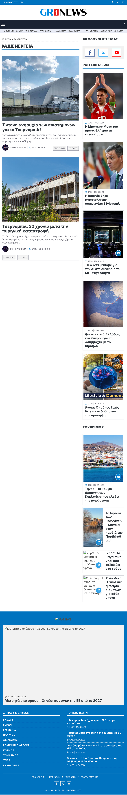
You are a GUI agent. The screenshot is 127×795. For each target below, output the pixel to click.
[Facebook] (90, 53)
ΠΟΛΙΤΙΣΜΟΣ (45, 31)
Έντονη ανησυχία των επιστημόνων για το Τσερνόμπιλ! (38, 127)
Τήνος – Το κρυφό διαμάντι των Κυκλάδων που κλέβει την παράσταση (102, 494)
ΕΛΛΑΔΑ (8, 720)
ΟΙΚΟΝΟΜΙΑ (10, 740)
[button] (125, 24)
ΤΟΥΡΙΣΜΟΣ (93, 427)
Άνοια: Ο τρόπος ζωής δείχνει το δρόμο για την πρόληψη (102, 411)
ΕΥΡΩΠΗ (8, 725)
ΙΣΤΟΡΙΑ (19, 31)
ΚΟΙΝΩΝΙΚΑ (9, 257)
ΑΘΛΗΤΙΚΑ (61, 31)
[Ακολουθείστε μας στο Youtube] (69, 783)
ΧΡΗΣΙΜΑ (118, 31)
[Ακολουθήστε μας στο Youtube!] (123, 2)
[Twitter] (103, 53)
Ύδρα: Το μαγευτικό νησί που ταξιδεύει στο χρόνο (113, 560)
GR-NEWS (56, 790)
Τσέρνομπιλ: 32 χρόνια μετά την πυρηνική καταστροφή (35, 228)
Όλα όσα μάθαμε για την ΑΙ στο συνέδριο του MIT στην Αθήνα (103, 269)
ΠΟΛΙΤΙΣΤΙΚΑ (74, 31)
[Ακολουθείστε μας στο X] (62, 783)
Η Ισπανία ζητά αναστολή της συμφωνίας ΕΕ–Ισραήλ (102, 199)
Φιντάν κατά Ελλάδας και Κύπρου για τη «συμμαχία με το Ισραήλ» (102, 340)
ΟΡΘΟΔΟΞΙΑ (31, 31)
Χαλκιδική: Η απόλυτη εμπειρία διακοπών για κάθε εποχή (114, 588)
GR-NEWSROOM (18, 147)
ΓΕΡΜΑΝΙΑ (9, 730)
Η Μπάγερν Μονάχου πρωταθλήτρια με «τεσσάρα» (101, 130)
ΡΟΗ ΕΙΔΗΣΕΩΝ (96, 65)
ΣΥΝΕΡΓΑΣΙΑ (106, 31)
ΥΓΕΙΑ (6, 760)
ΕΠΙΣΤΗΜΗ (9, 31)
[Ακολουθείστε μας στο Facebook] (56, 783)
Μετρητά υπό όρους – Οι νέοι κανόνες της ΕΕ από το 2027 (53, 701)
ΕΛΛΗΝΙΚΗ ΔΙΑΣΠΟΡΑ (16, 745)
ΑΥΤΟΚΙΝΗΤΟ (92, 31)
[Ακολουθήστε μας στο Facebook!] (112, 2)
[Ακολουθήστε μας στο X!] (117, 2)
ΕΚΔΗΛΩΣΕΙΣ (11, 765)
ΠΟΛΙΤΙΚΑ (9, 735)
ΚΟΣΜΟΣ (73, 148)
